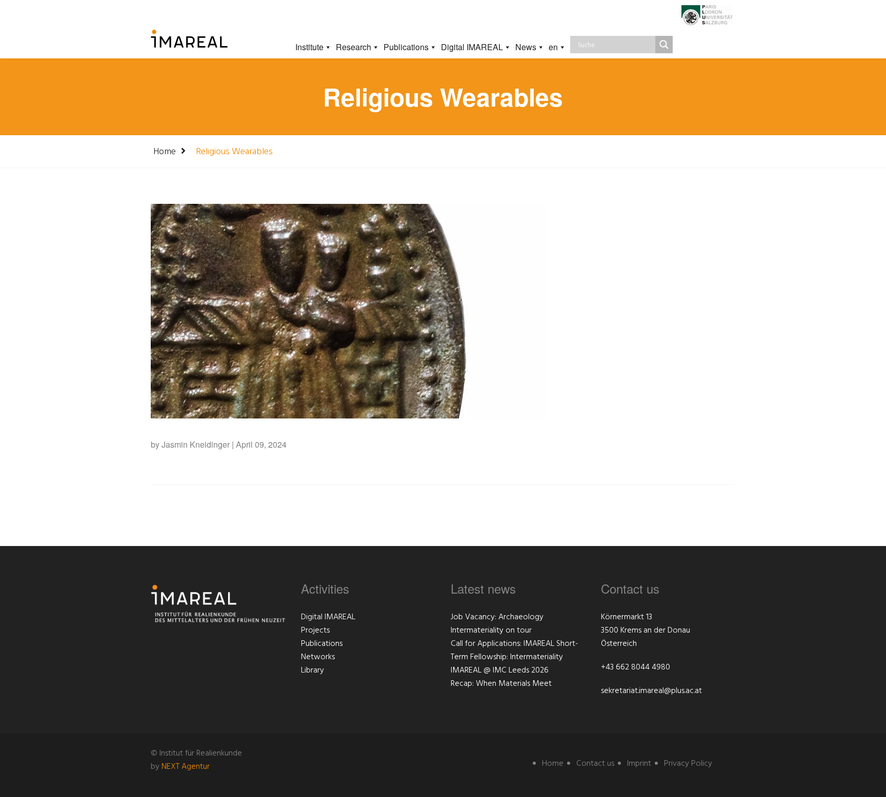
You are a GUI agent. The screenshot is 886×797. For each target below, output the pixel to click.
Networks (318, 657)
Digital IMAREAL (472, 47)
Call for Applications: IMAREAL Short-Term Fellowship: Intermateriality (514, 650)
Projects (315, 630)
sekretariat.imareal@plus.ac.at (651, 691)
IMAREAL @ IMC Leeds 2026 (500, 670)
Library (312, 670)
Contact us (595, 763)
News (525, 47)
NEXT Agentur (186, 766)
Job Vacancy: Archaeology (497, 617)
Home (164, 151)
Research (353, 47)
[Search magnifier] (664, 44)
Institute (309, 47)
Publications (406, 47)
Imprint (639, 763)
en (553, 47)
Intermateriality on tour (491, 630)
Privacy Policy (688, 763)
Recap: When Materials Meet (501, 683)
